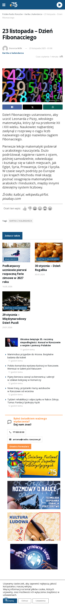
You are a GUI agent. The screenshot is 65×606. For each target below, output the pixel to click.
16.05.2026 (7, 286)
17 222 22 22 (18, 432)
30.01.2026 (40, 274)
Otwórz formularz (19, 446)
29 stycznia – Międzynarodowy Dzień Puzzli (14, 319)
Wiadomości (11, 259)
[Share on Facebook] (12, 107)
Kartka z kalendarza (13, 53)
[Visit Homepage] (14, 5)
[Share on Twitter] (32, 107)
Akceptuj (10, 600)
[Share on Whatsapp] (53, 107)
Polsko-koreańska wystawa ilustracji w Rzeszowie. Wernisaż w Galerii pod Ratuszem (33, 367)
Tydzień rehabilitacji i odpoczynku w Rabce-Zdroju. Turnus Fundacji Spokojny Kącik (33, 401)
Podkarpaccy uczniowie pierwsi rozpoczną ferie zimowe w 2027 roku (14, 274)
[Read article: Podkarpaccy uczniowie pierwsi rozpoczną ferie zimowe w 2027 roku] (16, 252)
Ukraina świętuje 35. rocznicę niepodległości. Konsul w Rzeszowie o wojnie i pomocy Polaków (40, 342)
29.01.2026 (7, 327)
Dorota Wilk (15, 48)
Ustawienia (40, 600)
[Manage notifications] (6, 599)
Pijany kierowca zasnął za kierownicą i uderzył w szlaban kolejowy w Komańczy (30, 378)
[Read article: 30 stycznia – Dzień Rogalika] (49, 252)
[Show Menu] (3, 4)
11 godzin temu (27, 349)
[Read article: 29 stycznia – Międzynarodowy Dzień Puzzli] (16, 301)
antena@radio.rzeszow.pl (27, 439)
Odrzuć (24, 600)
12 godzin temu (15, 383)
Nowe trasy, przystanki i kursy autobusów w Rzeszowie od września (28, 390)
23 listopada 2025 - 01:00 (40, 48)
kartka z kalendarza (20, 221)
